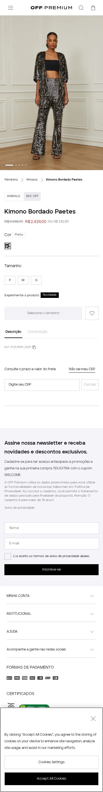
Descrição (13, 332)
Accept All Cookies (51, 778)
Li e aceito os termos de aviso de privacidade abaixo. (51, 556)
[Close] (93, 719)
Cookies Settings (51, 762)
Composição (37, 332)
